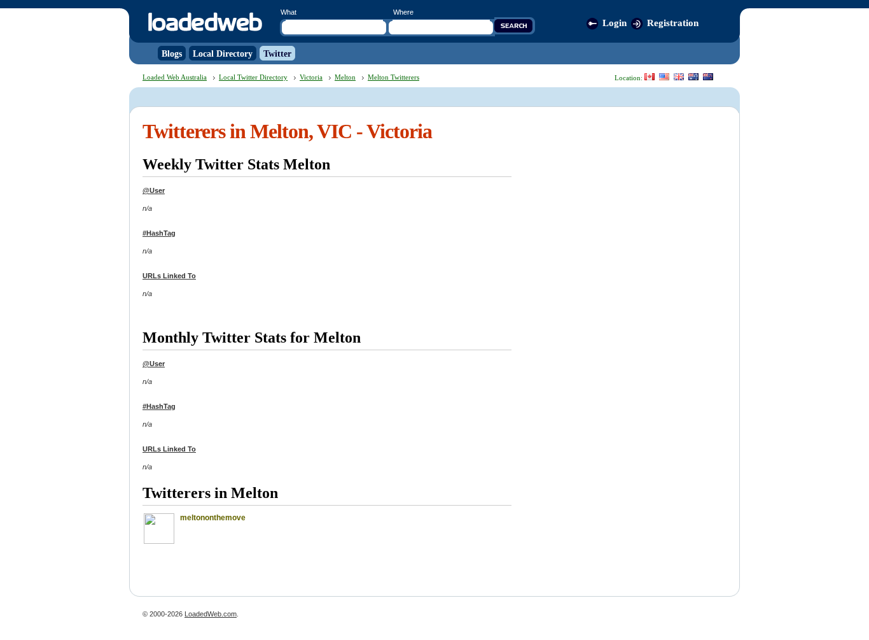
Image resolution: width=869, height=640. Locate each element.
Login (614, 23)
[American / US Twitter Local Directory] (664, 76)
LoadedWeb (204, 23)
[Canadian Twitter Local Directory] (649, 76)
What (288, 12)
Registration (673, 23)
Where (403, 12)
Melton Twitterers (393, 77)
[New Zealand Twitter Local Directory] (708, 76)
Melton (345, 77)
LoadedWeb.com (210, 614)
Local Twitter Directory (253, 77)
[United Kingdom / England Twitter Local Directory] (679, 76)
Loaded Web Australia (175, 77)
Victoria (311, 77)
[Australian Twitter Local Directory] (693, 76)
